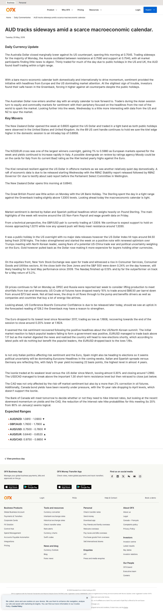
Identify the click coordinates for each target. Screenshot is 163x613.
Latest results (128, 546)
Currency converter (52, 512)
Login (42, 498)
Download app (89, 520)
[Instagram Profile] (140, 476)
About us (127, 512)
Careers (126, 575)
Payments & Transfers (13, 516)
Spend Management (12, 533)
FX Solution (8, 525)
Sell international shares (93, 541)
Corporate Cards (11, 520)
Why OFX (66, 10)
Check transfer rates (52, 525)
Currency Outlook (51, 550)
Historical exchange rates (54, 520)
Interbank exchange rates (54, 516)
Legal (125, 516)
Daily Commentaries (22, 17)
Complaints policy (130, 525)
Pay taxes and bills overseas (95, 533)
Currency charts (50, 533)
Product (50, 10)
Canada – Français (131, 520)
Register (149, 10)
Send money (89, 516)
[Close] (87, 598)
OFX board (127, 567)
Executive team (129, 571)
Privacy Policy (129, 529)
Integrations (9, 541)
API (85, 554)
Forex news (48, 558)
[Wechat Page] (129, 476)
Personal (22, 3)
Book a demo (150, 498)
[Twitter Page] (123, 476)
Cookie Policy (16, 606)
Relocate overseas (91, 529)
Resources (94, 10)
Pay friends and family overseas (97, 525)
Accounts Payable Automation (16, 537)
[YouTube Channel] (134, 476)
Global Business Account (14, 512)
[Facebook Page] (112, 476)
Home (8, 17)
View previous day (15, 458)
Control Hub (9, 529)
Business (10, 3)
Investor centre (129, 542)
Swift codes (48, 537)
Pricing (81, 10)
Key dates (127, 550)
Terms (126, 607)
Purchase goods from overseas (96, 537)
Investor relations (130, 554)
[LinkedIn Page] (118, 476)
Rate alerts (48, 529)
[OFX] (10, 10)
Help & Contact (111, 498)
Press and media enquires (94, 558)
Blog (45, 554)
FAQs (74, 498)
